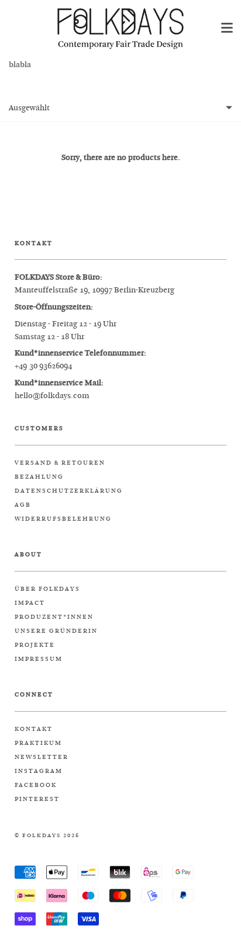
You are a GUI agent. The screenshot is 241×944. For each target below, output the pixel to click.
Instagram (39, 771)
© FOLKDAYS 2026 (47, 835)
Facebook (36, 785)
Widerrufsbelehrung (63, 518)
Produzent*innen (54, 617)
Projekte (35, 645)
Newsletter (41, 757)
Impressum (39, 659)
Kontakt (34, 729)
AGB (23, 504)
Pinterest (37, 799)
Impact (30, 603)
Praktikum (38, 743)
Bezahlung (39, 476)
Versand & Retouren (60, 462)
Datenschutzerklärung (69, 490)
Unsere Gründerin (56, 631)
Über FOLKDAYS (47, 589)
